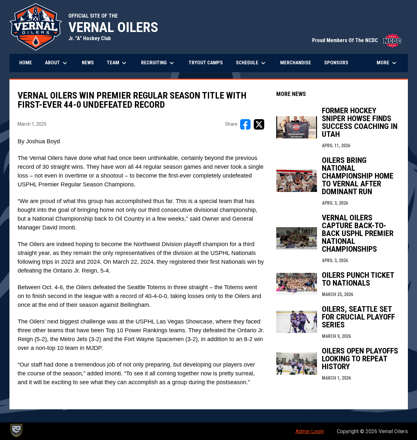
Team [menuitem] (117, 63)
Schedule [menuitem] (251, 63)
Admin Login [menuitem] (309, 431)
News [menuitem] (88, 63)
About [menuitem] (57, 63)
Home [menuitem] (25, 63)
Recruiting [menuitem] (158, 63)
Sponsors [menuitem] (336, 63)
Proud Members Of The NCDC (356, 40)
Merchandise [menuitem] (298, 62)
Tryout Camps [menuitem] (206, 63)
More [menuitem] (387, 63)
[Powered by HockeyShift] (15, 430)
